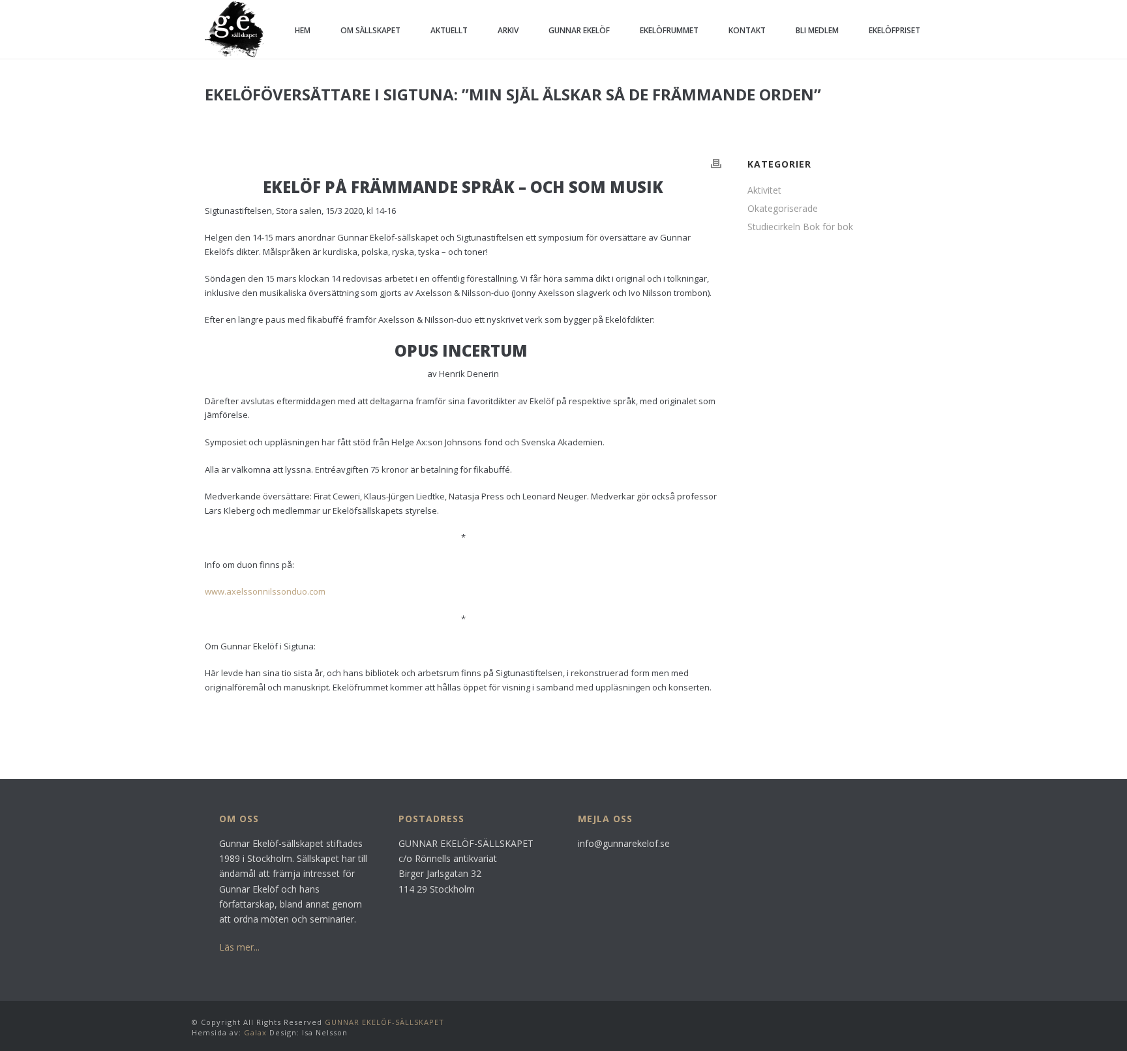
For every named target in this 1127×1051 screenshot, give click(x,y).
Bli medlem (817, 30)
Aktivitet (764, 190)
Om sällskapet (370, 30)
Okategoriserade (782, 209)
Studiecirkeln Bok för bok (800, 227)
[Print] (716, 163)
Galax (255, 1032)
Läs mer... (239, 947)
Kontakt (747, 30)
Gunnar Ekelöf (579, 30)
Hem (302, 30)
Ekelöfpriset (894, 30)
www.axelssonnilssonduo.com (265, 591)
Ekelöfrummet (669, 30)
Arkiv (508, 30)
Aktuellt (449, 30)
